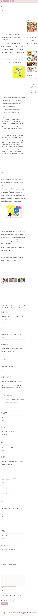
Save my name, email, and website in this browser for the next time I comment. (13, 596)
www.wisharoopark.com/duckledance (11, 107)
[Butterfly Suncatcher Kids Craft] (34, 64)
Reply (3, 322)
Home (3, 10)
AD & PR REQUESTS (21, 612)
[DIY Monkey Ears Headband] (34, 69)
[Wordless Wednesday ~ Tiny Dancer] (21, 280)
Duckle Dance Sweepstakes (6, 58)
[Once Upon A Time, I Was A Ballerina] (4, 280)
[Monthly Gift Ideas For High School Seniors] (34, 53)
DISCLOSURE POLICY (22, 613)
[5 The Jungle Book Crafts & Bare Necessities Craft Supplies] (29, 53)
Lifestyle (20, 10)
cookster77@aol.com (6, 479)
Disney (27, 10)
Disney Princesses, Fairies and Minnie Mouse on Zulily (10, 289)
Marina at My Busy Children (6, 376)
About (33, 10)
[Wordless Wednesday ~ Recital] (13, 280)
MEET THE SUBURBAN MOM (13, 612)
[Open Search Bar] (2, 17)
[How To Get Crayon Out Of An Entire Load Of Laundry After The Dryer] (29, 69)
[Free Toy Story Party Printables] (29, 59)
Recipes (14, 10)
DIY (8, 10)
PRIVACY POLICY (33, 612)
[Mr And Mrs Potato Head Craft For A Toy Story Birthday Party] (34, 59)
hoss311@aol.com (5, 367)
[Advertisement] (20, 6)
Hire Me (3, 13)
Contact (9, 13)
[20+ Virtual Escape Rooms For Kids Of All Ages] (29, 64)
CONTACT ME (27, 612)
